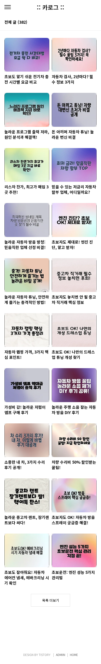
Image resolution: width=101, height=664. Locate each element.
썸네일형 (87, 22)
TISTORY (44, 655)
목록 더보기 (50, 600)
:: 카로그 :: (50, 7)
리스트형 (94, 22)
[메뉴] (8, 7)
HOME (74, 655)
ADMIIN (60, 655)
